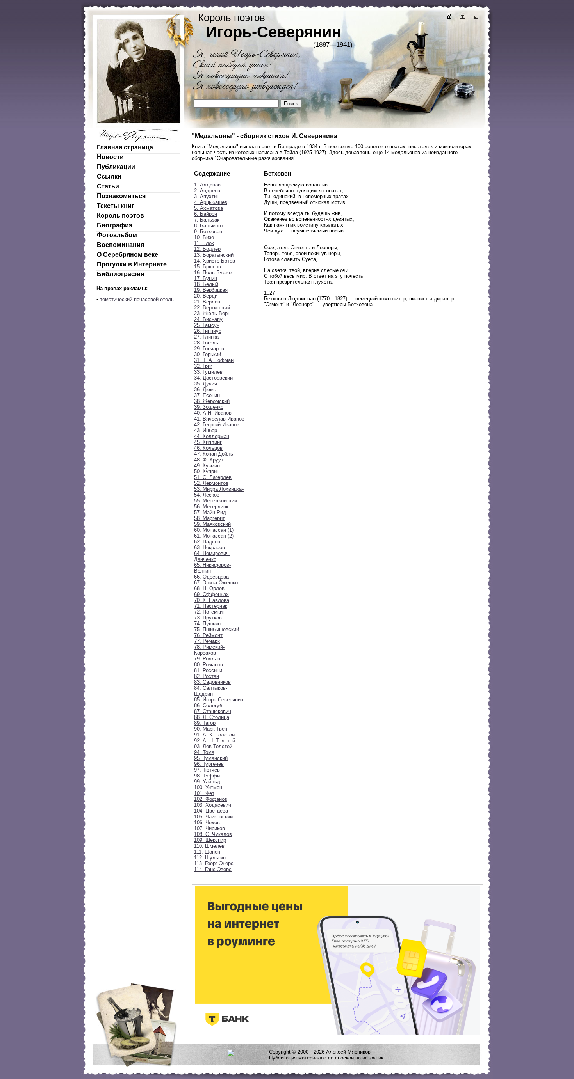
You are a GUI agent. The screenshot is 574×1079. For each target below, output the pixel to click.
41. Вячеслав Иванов (219, 419)
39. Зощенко (208, 407)
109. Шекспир (210, 840)
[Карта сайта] (462, 18)
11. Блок (204, 243)
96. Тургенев (209, 764)
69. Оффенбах (211, 594)
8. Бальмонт (208, 226)
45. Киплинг (208, 442)
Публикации (116, 166)
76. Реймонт (208, 635)
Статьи (108, 186)
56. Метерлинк (211, 506)
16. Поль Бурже (213, 272)
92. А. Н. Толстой (214, 741)
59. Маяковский (212, 524)
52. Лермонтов (211, 483)
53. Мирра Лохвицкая (219, 489)
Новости (110, 157)
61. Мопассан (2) (214, 536)
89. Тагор (205, 723)
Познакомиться (121, 196)
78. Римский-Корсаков (209, 650)
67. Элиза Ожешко (216, 583)
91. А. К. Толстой (214, 735)
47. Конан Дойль (213, 454)
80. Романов (208, 664)
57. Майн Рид (210, 512)
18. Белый (206, 284)
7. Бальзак (206, 220)
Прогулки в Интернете (132, 264)
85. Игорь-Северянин (218, 700)
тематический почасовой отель (137, 299)
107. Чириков (209, 828)
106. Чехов (207, 822)
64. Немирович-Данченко (212, 556)
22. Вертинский (212, 308)
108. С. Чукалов (213, 834)
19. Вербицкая (211, 290)
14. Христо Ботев (214, 261)
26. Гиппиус (207, 331)
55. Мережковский (215, 501)
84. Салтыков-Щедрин (210, 691)
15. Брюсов (207, 267)
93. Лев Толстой (213, 746)
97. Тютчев (207, 770)
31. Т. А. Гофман (214, 360)
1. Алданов (207, 185)
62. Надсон (207, 542)
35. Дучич (205, 384)
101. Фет (204, 793)
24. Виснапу (208, 319)
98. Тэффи (207, 776)
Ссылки (109, 176)
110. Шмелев (209, 846)
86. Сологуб (208, 705)
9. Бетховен (208, 231)
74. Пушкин (207, 623)
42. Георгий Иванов (216, 425)
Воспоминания (120, 244)
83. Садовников (212, 682)
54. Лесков (206, 495)
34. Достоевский (213, 378)
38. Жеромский (212, 401)
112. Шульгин (210, 858)
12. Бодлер (207, 249)
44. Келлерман (211, 436)
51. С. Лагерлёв (213, 477)
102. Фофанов (210, 799)
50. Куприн (206, 471)
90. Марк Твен (210, 729)
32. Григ (203, 366)
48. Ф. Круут (208, 460)
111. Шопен (207, 852)
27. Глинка (206, 337)
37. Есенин (207, 395)
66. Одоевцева (211, 577)
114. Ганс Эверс (213, 869)
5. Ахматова (208, 208)
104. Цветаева (211, 811)
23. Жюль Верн (212, 313)
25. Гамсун (206, 325)
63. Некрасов (209, 547)
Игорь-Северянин (273, 32)
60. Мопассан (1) (214, 530)
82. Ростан (206, 676)
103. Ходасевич (212, 805)
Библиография (120, 274)
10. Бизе (204, 237)
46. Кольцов (208, 448)
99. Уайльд (207, 781)
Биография (114, 225)
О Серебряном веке (127, 254)
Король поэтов (120, 215)
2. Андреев (207, 190)
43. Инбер (205, 430)
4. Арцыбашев (210, 202)
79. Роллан (207, 659)
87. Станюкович (212, 711)
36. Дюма (205, 389)
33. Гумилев (208, 372)
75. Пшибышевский (216, 629)
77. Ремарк (207, 641)
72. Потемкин (209, 612)
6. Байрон (205, 214)
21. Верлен (207, 302)
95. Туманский (211, 758)
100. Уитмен (208, 787)
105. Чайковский (213, 817)
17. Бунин (205, 278)
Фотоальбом (117, 235)
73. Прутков (208, 618)
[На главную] (449, 18)
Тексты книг (115, 205)
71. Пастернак (210, 606)
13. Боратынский (214, 255)
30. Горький (207, 354)
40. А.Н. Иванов (213, 413)
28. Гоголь (206, 343)
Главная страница (125, 147)
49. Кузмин (207, 466)
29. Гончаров (209, 348)
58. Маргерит (209, 518)
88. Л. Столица (211, 717)
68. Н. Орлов (209, 588)
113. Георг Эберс (214, 863)
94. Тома (204, 752)
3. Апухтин (206, 196)
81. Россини (208, 670)
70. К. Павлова (211, 600)
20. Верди (205, 296)
